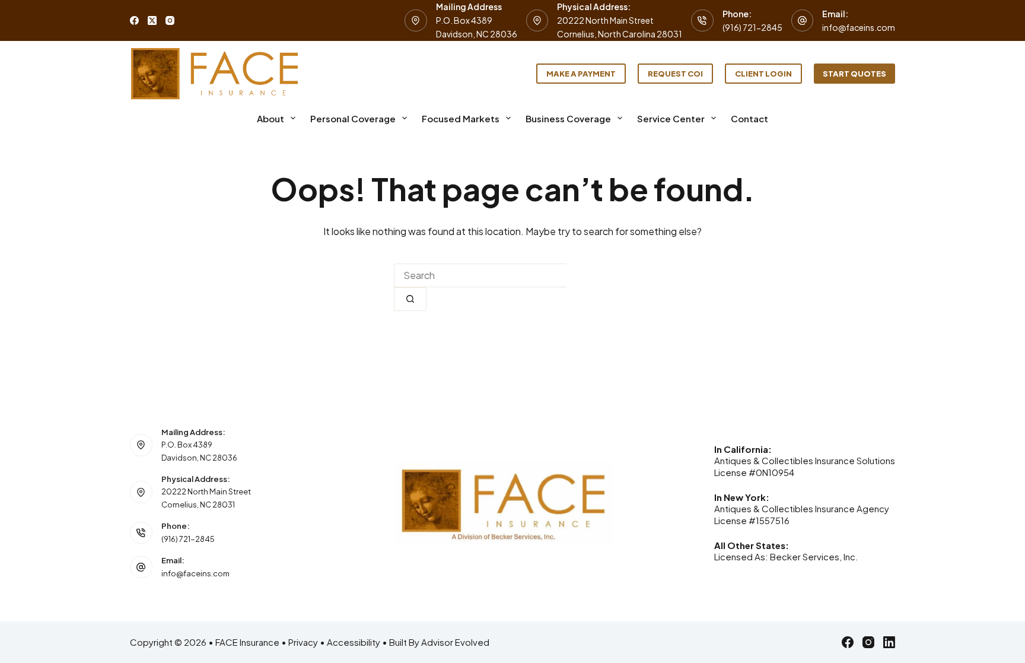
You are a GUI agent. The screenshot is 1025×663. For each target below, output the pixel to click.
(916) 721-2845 (752, 27)
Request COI (675, 73)
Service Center (671, 118)
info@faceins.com (858, 27)
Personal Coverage (353, 118)
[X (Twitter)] (152, 20)
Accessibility (353, 642)
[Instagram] (169, 20)
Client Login (763, 73)
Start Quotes (854, 73)
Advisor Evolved (455, 642)
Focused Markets (460, 118)
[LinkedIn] (889, 642)
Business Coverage (568, 118)
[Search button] (410, 299)
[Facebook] (134, 20)
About (270, 118)
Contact (749, 118)
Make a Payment (581, 73)
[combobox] (480, 275)
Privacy (303, 642)
